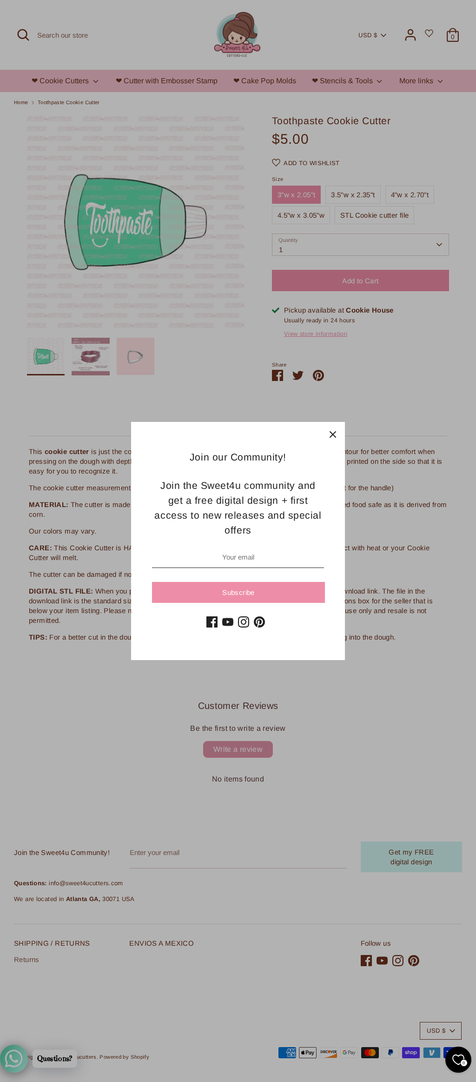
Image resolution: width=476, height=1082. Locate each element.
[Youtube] (227, 622)
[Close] (333, 434)
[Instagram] (243, 622)
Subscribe (238, 592)
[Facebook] (212, 622)
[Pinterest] (259, 622)
